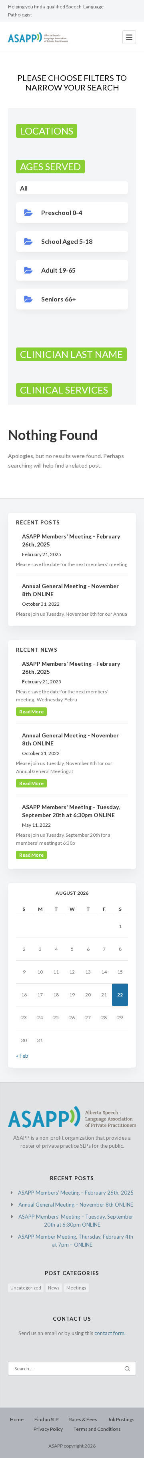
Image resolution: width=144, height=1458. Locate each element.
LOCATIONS (46, 131)
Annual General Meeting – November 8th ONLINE (75, 1204)
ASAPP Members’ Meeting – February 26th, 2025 (76, 1192)
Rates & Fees (83, 1419)
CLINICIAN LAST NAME (71, 354)
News (54, 1287)
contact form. (110, 1333)
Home (17, 1419)
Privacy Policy (48, 1429)
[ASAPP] (38, 37)
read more (31, 712)
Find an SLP (46, 1419)
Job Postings (121, 1419)
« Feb (22, 1055)
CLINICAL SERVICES (64, 390)
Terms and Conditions (97, 1429)
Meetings (76, 1287)
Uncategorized (25, 1287)
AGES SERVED (50, 166)
